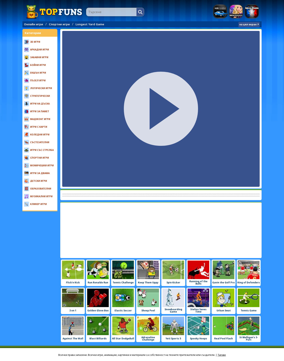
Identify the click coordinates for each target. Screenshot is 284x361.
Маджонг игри (40, 119)
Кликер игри (38, 204)
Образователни (40, 188)
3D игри (35, 41)
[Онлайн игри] (54, 12)
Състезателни (39, 142)
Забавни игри (39, 57)
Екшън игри (38, 72)
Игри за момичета (236, 11)
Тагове (222, 355)
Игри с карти (38, 126)
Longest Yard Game (90, 24)
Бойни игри (38, 65)
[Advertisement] (161, 230)
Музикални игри (41, 196)
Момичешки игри (42, 165)
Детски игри (38, 181)
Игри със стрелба (42, 150)
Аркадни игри (39, 49)
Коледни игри (39, 134)
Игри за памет (39, 111)
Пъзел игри (38, 80)
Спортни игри (59, 24)
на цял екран (248, 24)
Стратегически (40, 96)
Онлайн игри (33, 24)
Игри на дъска (40, 103)
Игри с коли (220, 11)
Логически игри (41, 88)
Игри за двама (252, 11)
